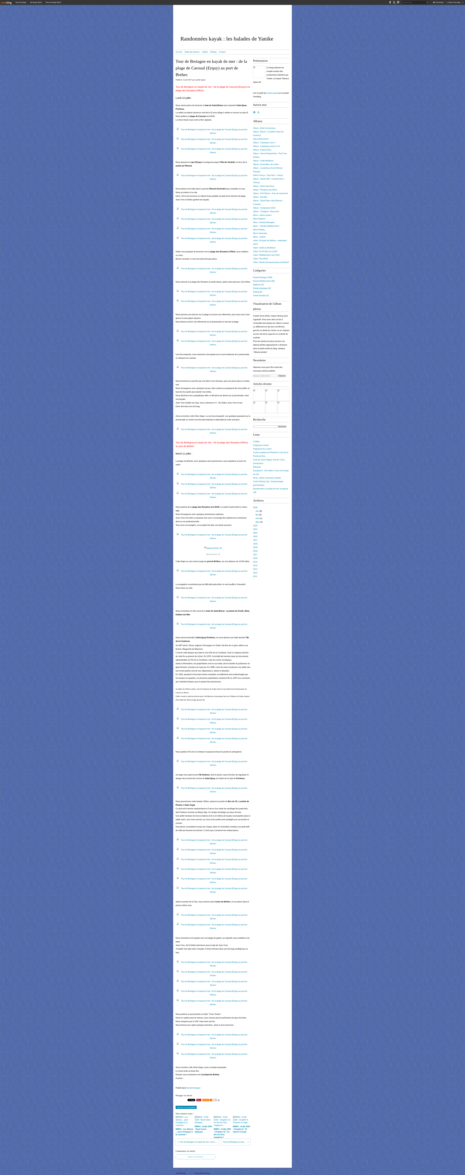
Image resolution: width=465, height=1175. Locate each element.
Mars (258, 522)
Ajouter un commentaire (195, 1157)
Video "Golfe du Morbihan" (264, 248)
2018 (255, 551)
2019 (255, 547)
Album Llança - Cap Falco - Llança (268, 175)
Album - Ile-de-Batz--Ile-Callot (266, 164)
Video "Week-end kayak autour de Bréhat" (271, 262)
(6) (257, 292)
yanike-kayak (272, 93)
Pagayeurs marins (261, 445)
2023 (255, 533)
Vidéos (205, 52)
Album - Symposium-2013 (264, 208)
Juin (257, 511)
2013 (255, 569)
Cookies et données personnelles (262, 1173)
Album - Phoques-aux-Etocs (265, 190)
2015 (255, 562)
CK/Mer (256, 442)
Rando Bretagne (193, 1088)
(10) (258, 285)
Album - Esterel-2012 (262, 150)
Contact (222, 52)
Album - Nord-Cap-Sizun (263, 186)
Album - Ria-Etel (260, 197)
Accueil (179, 52)
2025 (255, 526)
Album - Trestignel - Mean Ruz (266, 211)
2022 (255, 536)
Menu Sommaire (260, 233)
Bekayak (257, 467)
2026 (255, 507)
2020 (255, 544)
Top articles (215, 1173)
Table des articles (191, 52)
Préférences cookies (282, 1173)
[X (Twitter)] (394, 2)
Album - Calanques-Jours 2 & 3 (266, 146)
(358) (262, 277)
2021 (255, 540)
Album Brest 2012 (260, 139)
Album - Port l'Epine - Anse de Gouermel (270, 193)
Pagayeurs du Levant (262, 449)
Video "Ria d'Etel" (260, 259)
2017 (255, 555)
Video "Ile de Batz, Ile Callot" (265, 251)
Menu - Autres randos (262, 215)
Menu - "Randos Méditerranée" (266, 226)
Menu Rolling (259, 230)
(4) (261, 296)
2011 (255, 576)
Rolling (213, 52)
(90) (264, 281)
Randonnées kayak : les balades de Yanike (226, 39)
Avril (257, 518)
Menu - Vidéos (259, 237)
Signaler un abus (235, 1173)
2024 (255, 529)
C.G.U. (246, 1173)
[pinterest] (398, 2)
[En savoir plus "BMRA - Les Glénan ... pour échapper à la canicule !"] (259, 395)
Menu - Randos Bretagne (264, 222)
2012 (255, 573)
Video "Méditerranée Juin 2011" (266, 255)
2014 (255, 565)
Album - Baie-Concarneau (264, 128)
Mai (257, 515)
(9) (262, 288)
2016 (255, 558)
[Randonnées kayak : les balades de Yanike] (259, 72)
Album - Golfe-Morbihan (263, 161)
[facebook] (390, 2)
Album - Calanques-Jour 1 (264, 143)
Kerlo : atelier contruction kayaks (267, 478)
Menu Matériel (259, 219)
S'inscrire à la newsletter (186, 1107)
